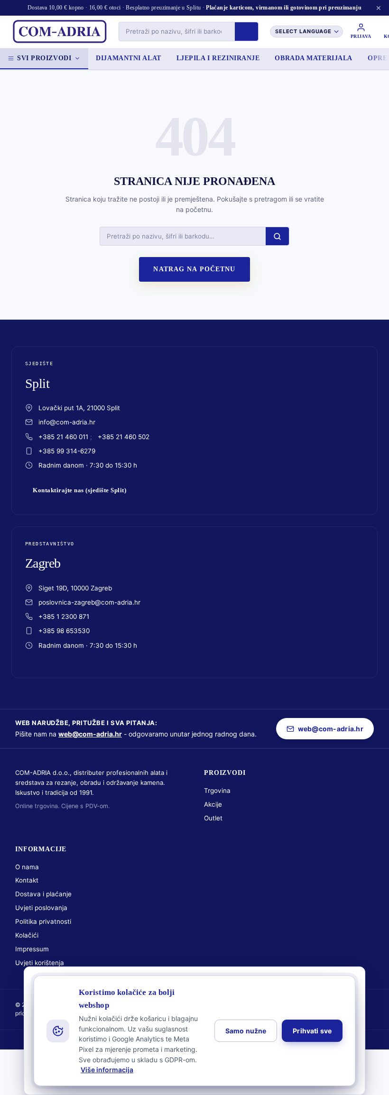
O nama (27, 867)
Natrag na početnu (194, 269)
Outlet (213, 818)
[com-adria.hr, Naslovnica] (59, 31)
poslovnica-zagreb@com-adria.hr (89, 602)
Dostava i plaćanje (43, 894)
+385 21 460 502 (123, 437)
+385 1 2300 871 (63, 616)
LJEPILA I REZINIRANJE (218, 58)
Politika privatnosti (43, 921)
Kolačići (26, 935)
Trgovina (217, 790)
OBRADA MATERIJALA (313, 58)
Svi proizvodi (44, 58)
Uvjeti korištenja (39, 962)
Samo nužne (245, 1031)
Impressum (32, 949)
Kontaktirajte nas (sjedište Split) (79, 490)
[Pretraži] (246, 31)
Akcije (213, 804)
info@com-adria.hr (66, 422)
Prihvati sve (312, 1031)
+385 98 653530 (64, 631)
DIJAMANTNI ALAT (128, 58)
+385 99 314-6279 (66, 451)
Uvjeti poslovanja (41, 907)
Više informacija (107, 1070)
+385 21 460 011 (63, 437)
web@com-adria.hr (90, 734)
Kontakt (26, 880)
